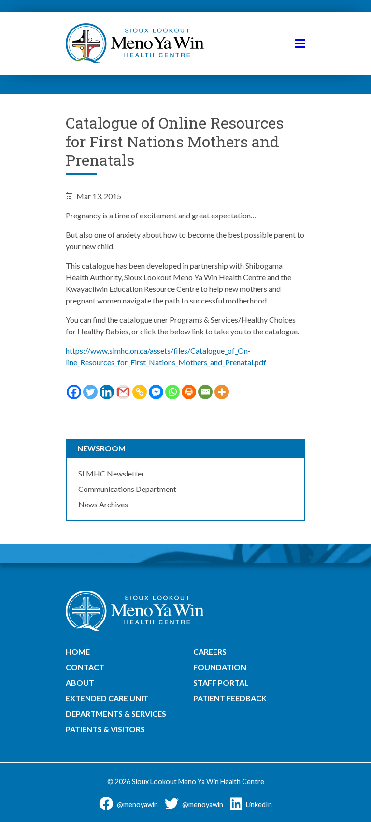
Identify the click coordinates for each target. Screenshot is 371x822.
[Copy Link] (139, 392)
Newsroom (101, 448)
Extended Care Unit (107, 698)
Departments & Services (116, 713)
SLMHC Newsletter (111, 473)
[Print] (189, 392)
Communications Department (127, 488)
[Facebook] (74, 392)
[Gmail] (123, 392)
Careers (210, 651)
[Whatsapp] (172, 392)
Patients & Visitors (105, 729)
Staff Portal (221, 682)
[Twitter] (90, 392)
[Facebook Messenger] (156, 392)
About (80, 682)
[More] (221, 392)
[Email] (205, 392)
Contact (85, 667)
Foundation (219, 667)
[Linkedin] (107, 392)
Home (78, 651)
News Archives (103, 504)
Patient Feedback (230, 698)
